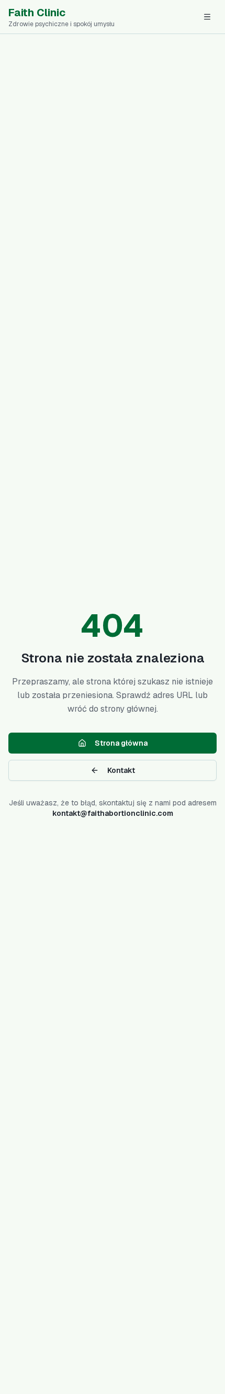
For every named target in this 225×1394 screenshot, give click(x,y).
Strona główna (121, 743)
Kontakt (121, 770)
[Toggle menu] (207, 16)
